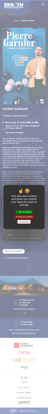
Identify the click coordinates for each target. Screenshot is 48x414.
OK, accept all (24, 212)
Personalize (24, 222)
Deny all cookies (24, 217)
